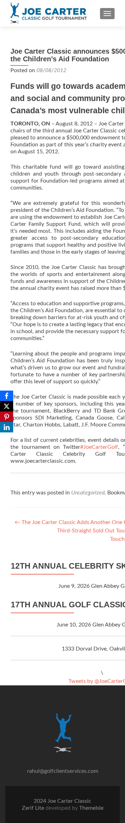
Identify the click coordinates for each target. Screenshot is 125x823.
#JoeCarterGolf (99, 447)
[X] (6, 406)
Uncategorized (88, 492)
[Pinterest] (6, 417)
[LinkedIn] (6, 427)
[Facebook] (6, 396)
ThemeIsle (91, 808)
